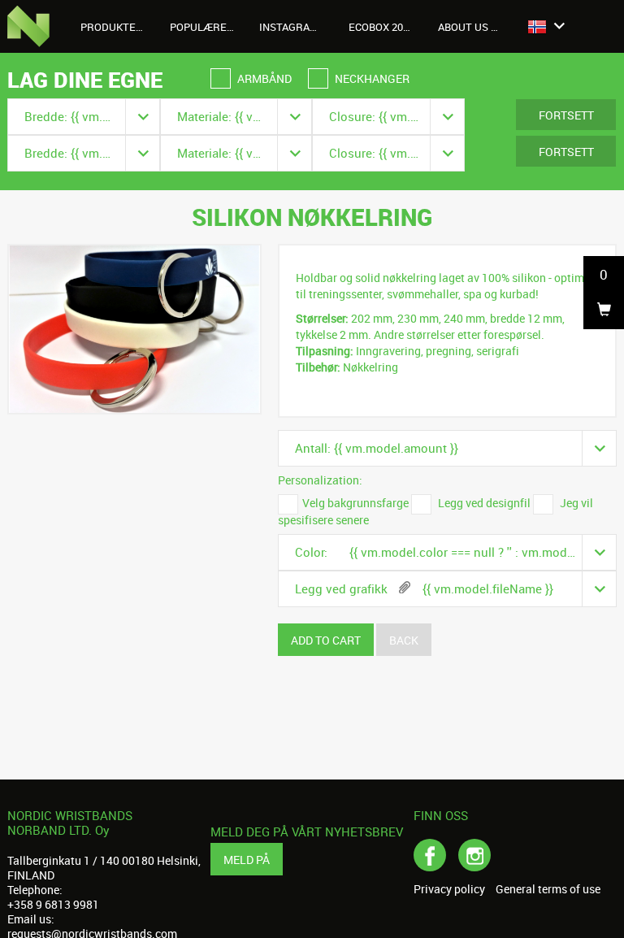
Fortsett (566, 115)
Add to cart (326, 640)
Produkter (112, 27)
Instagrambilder (297, 27)
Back (403, 640)
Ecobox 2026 (381, 27)
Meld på (246, 859)
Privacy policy (449, 889)
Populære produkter (208, 27)
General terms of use (548, 889)
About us (464, 27)
